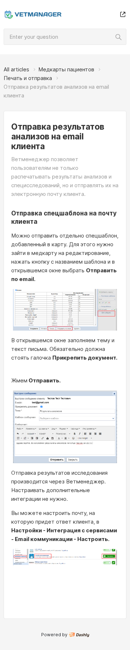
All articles (16, 69)
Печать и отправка (28, 78)
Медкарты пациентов (66, 69)
